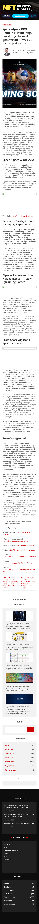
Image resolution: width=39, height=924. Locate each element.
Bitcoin (7, 745)
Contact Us (7, 859)
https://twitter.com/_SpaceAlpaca (22, 550)
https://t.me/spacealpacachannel (15, 541)
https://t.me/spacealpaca (25, 545)
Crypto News (10, 754)
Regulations (9, 766)
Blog (5, 856)
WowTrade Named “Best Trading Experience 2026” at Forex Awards (18, 627)
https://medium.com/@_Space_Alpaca (17, 563)
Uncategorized (10, 770)
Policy (6, 848)
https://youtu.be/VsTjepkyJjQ (22, 216)
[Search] (30, 729)
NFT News (9, 758)
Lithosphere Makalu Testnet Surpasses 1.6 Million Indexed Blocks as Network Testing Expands (19, 711)
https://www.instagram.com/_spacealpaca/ (19, 557)
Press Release (7, 24)
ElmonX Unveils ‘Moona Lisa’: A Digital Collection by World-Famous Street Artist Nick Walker (10, 583)
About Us (7, 845)
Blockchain (9, 749)
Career (6, 853)
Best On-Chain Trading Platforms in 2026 (19, 669)
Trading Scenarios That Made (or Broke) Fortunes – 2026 (17, 690)
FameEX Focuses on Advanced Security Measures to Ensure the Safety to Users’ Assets (28, 583)
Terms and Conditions (11, 850)
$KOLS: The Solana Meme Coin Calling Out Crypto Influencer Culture (19, 648)
